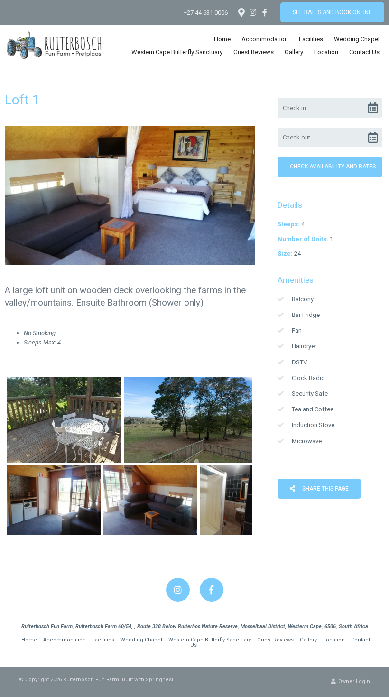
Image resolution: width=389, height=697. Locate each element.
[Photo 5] (226, 500)
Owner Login (353, 681)
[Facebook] (265, 12)
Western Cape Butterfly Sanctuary (176, 52)
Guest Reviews (253, 52)
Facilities (311, 39)
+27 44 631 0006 (206, 12)
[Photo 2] (188, 420)
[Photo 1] (64, 420)
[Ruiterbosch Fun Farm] (54, 44)
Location (326, 52)
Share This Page (325, 488)
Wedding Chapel (357, 39)
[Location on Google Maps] (241, 12)
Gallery (294, 52)
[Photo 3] (54, 500)
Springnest (159, 680)
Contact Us (364, 52)
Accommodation (264, 39)
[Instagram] (253, 12)
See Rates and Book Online (332, 12)
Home (222, 39)
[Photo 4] (150, 500)
